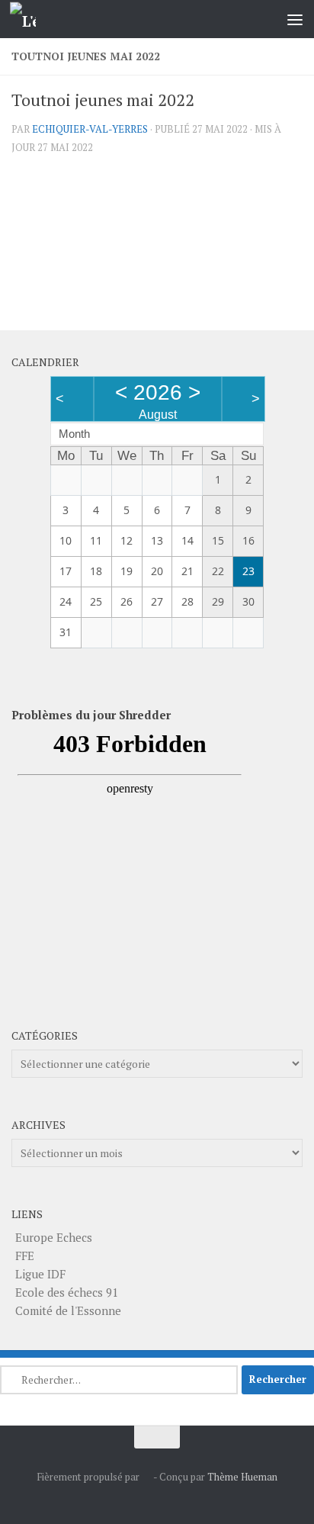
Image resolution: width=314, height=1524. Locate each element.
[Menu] (295, 19)
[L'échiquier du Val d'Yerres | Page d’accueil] (27, 19)
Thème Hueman (242, 1477)
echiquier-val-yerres (90, 129)
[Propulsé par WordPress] (147, 1477)
